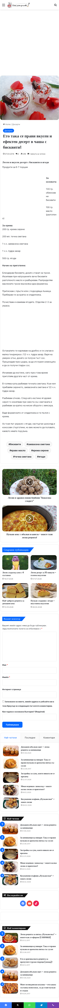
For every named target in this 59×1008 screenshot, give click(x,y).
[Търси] (55, 6)
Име (5, 665)
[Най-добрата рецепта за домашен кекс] (15, 590)
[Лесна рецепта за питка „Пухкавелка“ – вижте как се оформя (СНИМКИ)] (10, 938)
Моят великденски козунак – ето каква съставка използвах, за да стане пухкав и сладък (38, 987)
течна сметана (23, 456)
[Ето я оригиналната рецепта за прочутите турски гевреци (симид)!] (10, 963)
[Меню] (3, 6)
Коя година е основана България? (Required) (23, 712)
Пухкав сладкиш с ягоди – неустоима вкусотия (43, 602)
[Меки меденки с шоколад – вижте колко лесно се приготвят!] (11, 790)
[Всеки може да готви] (18, 5)
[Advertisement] (29, 42)
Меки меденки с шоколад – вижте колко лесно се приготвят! (36, 788)
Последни (30, 737)
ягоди (42, 456)
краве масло (18, 450)
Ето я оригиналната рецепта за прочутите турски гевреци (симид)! (36, 960)
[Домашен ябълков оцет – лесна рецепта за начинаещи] (11, 750)
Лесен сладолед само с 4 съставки (13, 574)
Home (8, 124)
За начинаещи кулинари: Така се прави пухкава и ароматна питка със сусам (37, 762)
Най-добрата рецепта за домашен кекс (13, 602)
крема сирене (41, 450)
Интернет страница (11, 689)
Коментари (49, 737)
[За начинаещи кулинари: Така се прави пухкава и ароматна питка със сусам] (11, 763)
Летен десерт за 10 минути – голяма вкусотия (43, 574)
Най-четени (10, 737)
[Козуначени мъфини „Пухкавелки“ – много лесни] (11, 803)
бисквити (15, 444)
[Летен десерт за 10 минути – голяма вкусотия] (44, 562)
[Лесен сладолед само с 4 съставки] (15, 562)
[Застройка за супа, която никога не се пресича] (11, 777)
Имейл (6, 677)
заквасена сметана (39, 444)
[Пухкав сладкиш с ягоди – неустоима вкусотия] (44, 590)
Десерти (16, 124)
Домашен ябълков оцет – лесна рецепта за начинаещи (35, 748)
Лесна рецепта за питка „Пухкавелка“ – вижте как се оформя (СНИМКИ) (38, 936)
